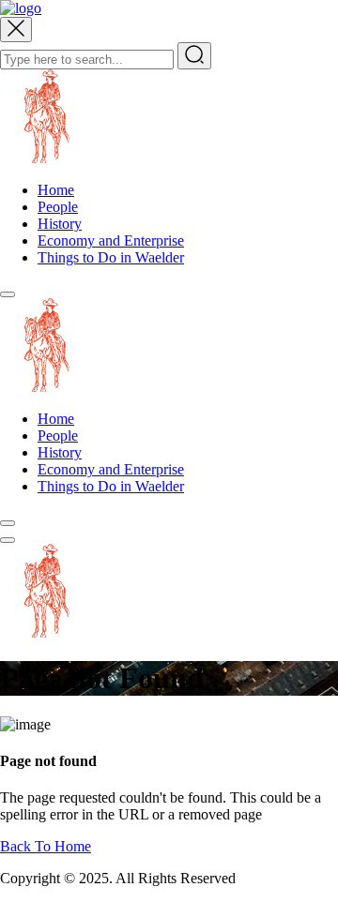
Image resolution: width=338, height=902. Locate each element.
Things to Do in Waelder (111, 257)
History (60, 224)
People (58, 207)
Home (56, 190)
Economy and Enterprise (111, 240)
